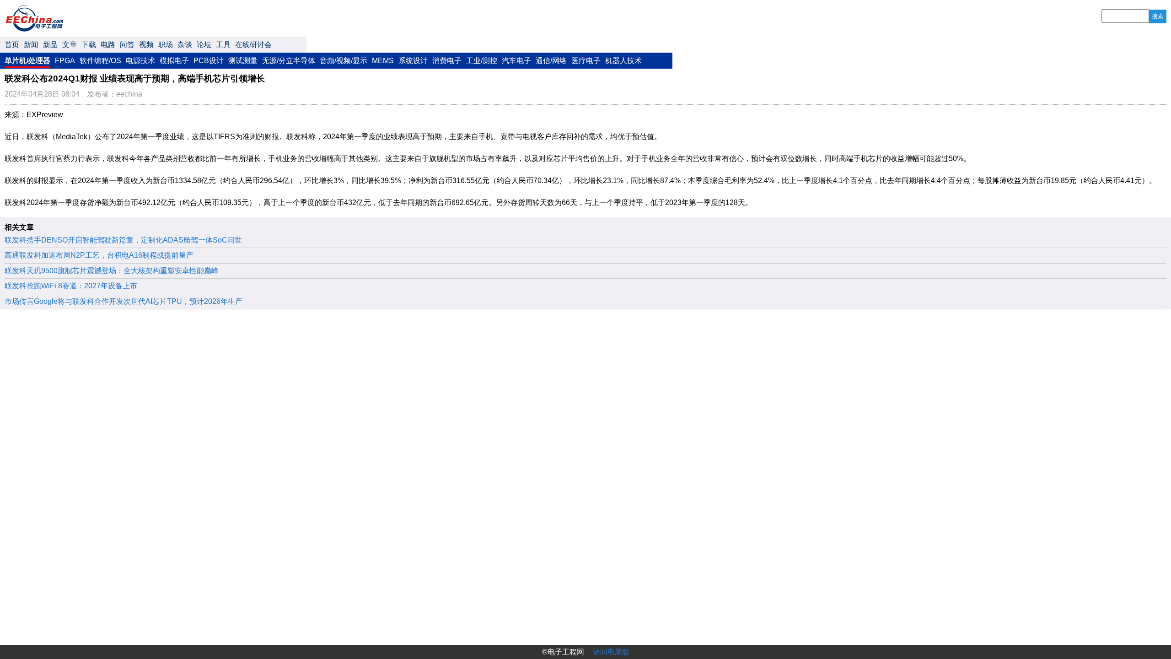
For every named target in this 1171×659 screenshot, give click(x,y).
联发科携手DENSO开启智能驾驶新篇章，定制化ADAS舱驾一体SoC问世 (123, 240)
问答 (127, 45)
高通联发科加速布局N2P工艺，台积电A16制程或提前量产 (99, 255)
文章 (69, 45)
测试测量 (243, 61)
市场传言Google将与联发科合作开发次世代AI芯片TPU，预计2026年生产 (123, 301)
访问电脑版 (611, 652)
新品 (50, 45)
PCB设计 (208, 61)
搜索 (1158, 16)
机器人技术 (623, 61)
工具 (223, 45)
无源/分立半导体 (288, 61)
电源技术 (140, 61)
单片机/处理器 (27, 61)
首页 (12, 45)
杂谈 (184, 45)
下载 (88, 45)
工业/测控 (481, 61)
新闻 (31, 45)
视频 (146, 45)
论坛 (204, 45)
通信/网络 (551, 61)
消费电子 (447, 61)
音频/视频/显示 (343, 61)
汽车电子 (516, 61)
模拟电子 (174, 61)
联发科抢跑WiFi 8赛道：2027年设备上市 (71, 286)
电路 (108, 45)
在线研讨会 (253, 45)
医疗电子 (586, 61)
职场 (165, 45)
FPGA (65, 61)
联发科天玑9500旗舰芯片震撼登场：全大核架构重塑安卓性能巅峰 (112, 271)
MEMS (383, 61)
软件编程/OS (100, 61)
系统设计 (413, 61)
